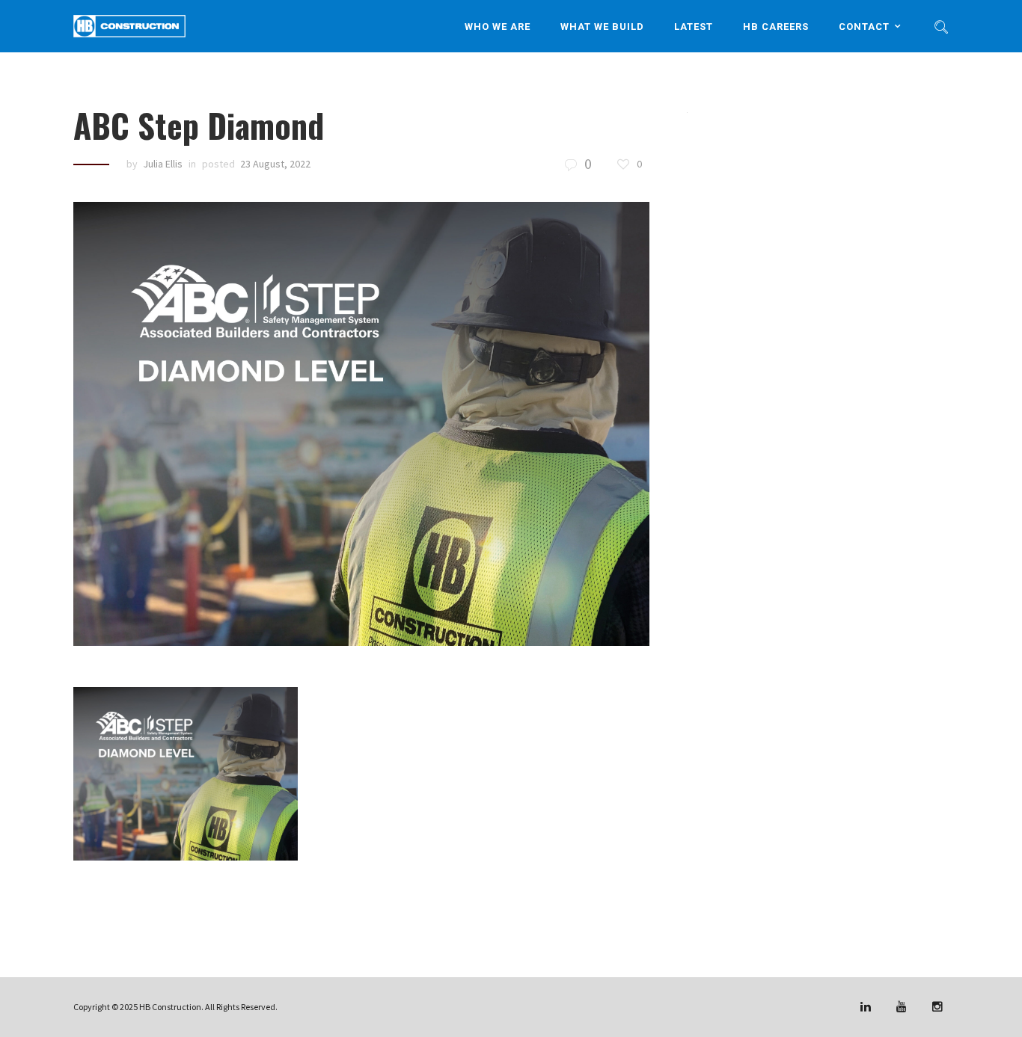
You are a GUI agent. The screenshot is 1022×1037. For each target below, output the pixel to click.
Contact (864, 25)
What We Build (602, 25)
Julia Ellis (163, 163)
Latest (693, 25)
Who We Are (497, 25)
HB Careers (776, 25)
